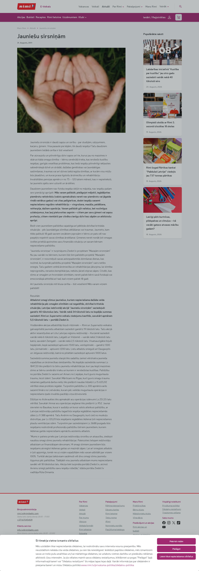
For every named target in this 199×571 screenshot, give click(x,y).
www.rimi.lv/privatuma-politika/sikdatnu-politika (107, 565)
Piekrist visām (176, 541)
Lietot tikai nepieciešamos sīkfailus (176, 556)
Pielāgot (176, 548)
